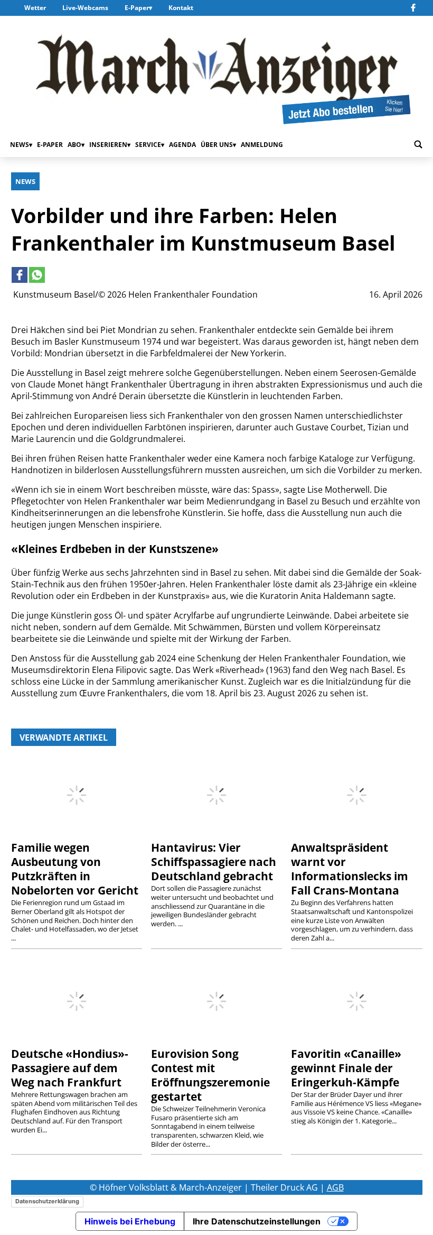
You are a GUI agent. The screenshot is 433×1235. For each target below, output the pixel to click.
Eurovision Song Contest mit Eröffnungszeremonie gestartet (210, 1075)
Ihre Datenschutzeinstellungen (257, 1221)
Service (148, 144)
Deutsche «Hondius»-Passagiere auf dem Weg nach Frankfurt (69, 1068)
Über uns (217, 144)
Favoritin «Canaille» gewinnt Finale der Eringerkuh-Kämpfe (346, 1068)
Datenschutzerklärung (47, 1201)
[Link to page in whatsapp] (37, 275)
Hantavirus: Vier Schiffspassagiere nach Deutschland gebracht (213, 861)
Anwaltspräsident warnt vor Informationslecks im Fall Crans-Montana (349, 869)
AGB (335, 1187)
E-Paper (137, 7)
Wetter (35, 7)
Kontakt (180, 7)
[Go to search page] (418, 144)
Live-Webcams (85, 7)
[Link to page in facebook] (19, 275)
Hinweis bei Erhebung (129, 1221)
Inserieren (108, 144)
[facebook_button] (414, 8)
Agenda (182, 144)
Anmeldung (262, 144)
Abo (74, 144)
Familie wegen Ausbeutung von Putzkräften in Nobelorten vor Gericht (74, 869)
